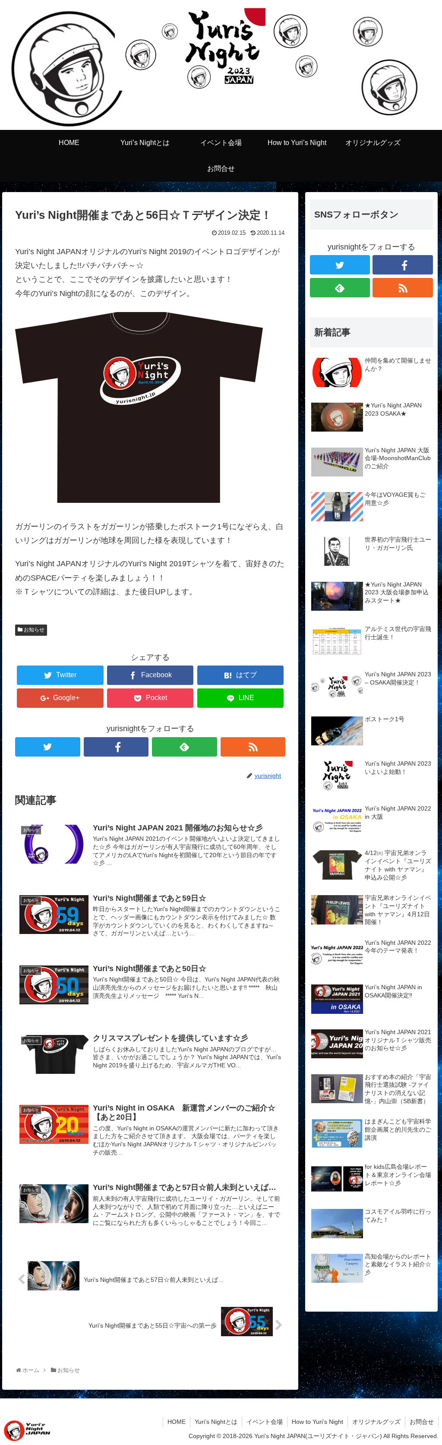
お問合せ (422, 1421)
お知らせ (34, 630)
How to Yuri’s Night (317, 1421)
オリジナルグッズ (376, 1421)
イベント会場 (264, 1421)
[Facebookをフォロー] (116, 747)
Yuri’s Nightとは (216, 1421)
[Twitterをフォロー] (47, 747)
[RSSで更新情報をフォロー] (253, 747)
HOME (176, 1421)
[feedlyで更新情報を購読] (184, 747)
